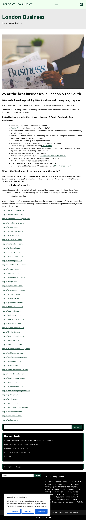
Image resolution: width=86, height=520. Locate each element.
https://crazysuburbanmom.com (15, 370)
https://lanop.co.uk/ (62, 166)
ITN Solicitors (47, 146)
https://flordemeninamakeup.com (16, 349)
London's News (18, 4)
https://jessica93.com (11, 340)
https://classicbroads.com (13, 319)
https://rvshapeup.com (11, 294)
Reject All (27, 511)
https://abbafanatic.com (12, 344)
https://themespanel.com (12, 307)
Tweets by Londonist (12, 467)
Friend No (7, 456)
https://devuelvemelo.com (13, 374)
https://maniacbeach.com (12, 298)
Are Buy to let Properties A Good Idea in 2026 (21, 444)
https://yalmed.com (10, 273)
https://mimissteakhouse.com (14, 290)
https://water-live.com (11, 269)
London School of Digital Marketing (54, 156)
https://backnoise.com (11, 332)
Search (76, 427)
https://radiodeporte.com (12, 214)
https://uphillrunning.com (12, 286)
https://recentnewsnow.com (13, 210)
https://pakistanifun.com (12, 395)
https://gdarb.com (9, 382)
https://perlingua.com (11, 399)
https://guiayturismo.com (12, 302)
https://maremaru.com (11, 227)
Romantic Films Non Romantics (16, 448)
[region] (27, 505)
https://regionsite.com (11, 311)
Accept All (41, 511)
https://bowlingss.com (11, 361)
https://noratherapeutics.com (14, 277)
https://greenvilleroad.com (13, 328)
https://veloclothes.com (12, 411)
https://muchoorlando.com (13, 256)
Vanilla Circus (16, 128)
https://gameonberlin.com (13, 336)
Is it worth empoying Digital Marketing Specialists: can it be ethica (28, 440)
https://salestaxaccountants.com (15, 407)
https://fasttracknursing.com (13, 378)
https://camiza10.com (11, 365)
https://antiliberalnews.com (13, 353)
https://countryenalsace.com (14, 265)
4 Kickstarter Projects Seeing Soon (17, 452)
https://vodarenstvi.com (12, 416)
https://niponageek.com (12, 260)
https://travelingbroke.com (13, 231)
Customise (14, 511)
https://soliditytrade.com (12, 244)
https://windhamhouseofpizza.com (16, 219)
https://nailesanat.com (11, 315)
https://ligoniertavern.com (12, 386)
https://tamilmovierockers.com (14, 357)
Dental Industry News (56, 512)
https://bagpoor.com (10, 235)
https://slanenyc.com (11, 252)
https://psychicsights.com (13, 223)
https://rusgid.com (10, 281)
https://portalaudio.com (12, 240)
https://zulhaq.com (10, 420)
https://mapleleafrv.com (12, 323)
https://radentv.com (10, 403)
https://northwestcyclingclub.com (16, 390)
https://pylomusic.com (11, 248)
